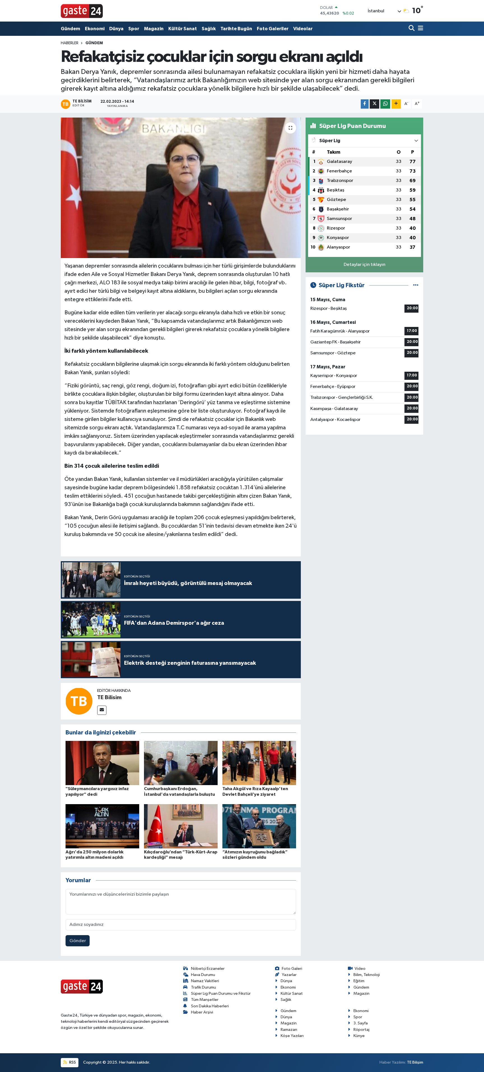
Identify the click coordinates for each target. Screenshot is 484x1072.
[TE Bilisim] (79, 701)
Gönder (77, 940)
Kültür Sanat (182, 28)
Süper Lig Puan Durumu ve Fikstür (221, 993)
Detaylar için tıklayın (364, 264)
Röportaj (361, 1029)
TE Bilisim (109, 697)
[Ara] (412, 29)
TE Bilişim (415, 1062)
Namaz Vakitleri (205, 981)
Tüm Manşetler (204, 1000)
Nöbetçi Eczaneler (208, 968)
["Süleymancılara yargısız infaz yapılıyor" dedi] (102, 762)
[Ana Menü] (420, 29)
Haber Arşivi (202, 1012)
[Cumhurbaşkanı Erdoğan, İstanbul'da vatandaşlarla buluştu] (181, 762)
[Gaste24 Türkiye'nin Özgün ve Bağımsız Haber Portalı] (82, 10)
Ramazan (289, 1029)
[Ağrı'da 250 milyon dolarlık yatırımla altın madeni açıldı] (102, 826)
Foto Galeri (292, 968)
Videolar (303, 28)
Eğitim (358, 981)
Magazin (154, 28)
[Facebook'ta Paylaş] (365, 104)
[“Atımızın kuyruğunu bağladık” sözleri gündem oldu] (259, 826)
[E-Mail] (101, 710)
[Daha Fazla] (396, 104)
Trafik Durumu (203, 987)
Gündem (70, 28)
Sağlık (209, 28)
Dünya (116, 28)
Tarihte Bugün (236, 28)
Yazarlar (289, 975)
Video (360, 968)
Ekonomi (94, 28)
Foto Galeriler (272, 28)
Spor (133, 28)
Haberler (69, 43)
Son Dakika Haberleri (210, 1006)
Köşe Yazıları (292, 1036)
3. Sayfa (360, 1023)
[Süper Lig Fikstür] (415, 285)
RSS (72, 1062)
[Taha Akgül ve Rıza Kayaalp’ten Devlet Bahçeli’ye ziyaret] (259, 762)
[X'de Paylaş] (374, 104)
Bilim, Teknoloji (366, 975)
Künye (359, 1036)
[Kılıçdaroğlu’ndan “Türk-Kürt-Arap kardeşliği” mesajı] (181, 826)
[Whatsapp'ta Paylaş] (385, 104)
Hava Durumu (203, 975)
